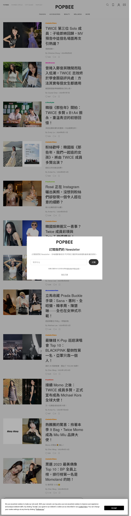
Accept (114, 508)
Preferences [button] (40, 509)
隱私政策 (76, 268)
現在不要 (64, 274)
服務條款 (69, 268)
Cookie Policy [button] (83, 507)
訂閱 (93, 262)
